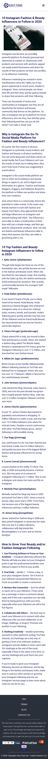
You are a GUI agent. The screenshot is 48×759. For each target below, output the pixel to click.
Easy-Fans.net (22, 756)
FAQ (24, 699)
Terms (24, 704)
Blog (24, 710)
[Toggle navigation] (43, 5)
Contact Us (24, 715)
